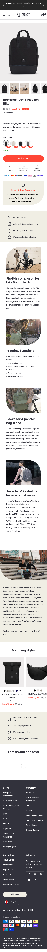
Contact (6, 819)
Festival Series (9, 875)
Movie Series (8, 880)
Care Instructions (10, 801)
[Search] (9, 15)
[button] (4, 88)
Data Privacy (31, 825)
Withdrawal (14, 894)
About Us (30, 793)
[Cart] (42, 15)
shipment (7, 829)
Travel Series (8, 860)
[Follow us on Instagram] (35, 874)
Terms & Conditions (34, 821)
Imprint (29, 811)
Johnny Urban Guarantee (9, 835)
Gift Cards (7, 842)
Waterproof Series (11, 884)
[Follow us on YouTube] (29, 880)
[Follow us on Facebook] (29, 874)
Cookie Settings (33, 830)
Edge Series (8, 870)
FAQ (5, 814)
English (13, 902)
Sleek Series (8, 865)
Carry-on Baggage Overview (11, 807)
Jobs (28, 806)
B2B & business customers (32, 799)
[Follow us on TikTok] (35, 880)
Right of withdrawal (34, 816)
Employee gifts (9, 847)
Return (6, 824)
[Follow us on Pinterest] (41, 874)
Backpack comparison (8, 794)
